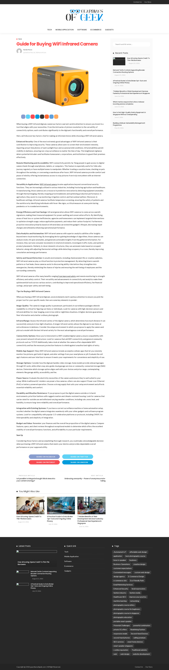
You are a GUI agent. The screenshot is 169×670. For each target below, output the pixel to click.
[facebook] (17, 2)
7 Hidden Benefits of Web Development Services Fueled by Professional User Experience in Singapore (90, 520)
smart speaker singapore (123, 646)
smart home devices (135, 642)
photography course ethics (124, 605)
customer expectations (123, 568)
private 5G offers (120, 629)
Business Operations (122, 564)
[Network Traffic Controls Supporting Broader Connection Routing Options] (22, 575)
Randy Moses (27, 50)
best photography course (135, 556)
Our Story (148, 2)
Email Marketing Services (123, 585)
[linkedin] (27, 2)
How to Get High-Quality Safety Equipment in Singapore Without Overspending (129, 113)
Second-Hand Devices (139, 634)
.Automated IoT (120, 552)
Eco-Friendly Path (137, 580)
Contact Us (137, 2)
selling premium (139, 638)
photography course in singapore (126, 613)
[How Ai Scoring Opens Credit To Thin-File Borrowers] (30, 505)
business (133, 560)
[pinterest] (23, 2)
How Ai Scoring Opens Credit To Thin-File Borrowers (28, 517)
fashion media (135, 593)
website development (141, 654)
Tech (49, 29)
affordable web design (138, 552)
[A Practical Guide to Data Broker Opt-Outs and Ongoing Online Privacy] (61, 505)
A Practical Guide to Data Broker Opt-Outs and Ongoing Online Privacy (60, 518)
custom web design (142, 572)
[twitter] (20, 2)
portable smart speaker (123, 621)
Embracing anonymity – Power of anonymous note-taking (85, 479)
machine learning (120, 601)
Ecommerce (95, 29)
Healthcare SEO (120, 597)
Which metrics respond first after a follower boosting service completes (128, 103)
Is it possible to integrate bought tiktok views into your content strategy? (35, 479)
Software (82, 29)
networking (134, 601)
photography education (123, 617)
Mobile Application (65, 29)
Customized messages (122, 572)
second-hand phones (122, 638)
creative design (139, 564)
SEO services (119, 642)
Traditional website (139, 650)
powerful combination (141, 625)
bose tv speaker (120, 560)
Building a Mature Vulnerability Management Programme (129, 124)
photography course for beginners (127, 609)
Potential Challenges (122, 625)
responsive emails (120, 634)
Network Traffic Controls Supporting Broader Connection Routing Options (129, 71)
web (115, 654)
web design (125, 654)
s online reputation (121, 650)
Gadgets (109, 29)
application (118, 556)
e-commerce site (120, 580)
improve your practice (138, 597)
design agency (119, 576)
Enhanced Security (121, 589)
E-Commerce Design (136, 576)
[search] (120, 29)
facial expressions (138, 589)
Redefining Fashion (137, 629)
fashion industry (120, 593)
